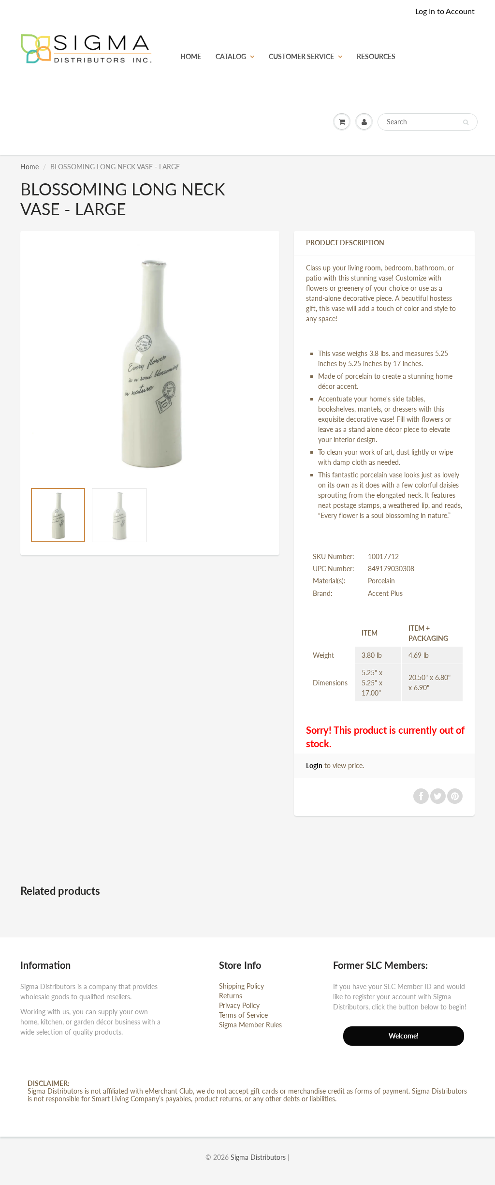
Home (29, 167)
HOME (190, 56)
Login (314, 765)
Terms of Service (243, 1015)
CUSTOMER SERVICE (301, 56)
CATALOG (231, 56)
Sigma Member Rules (250, 1025)
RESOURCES (376, 56)
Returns (230, 996)
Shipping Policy (241, 986)
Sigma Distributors (258, 1157)
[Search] (466, 122)
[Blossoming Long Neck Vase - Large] (150, 361)
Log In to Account (445, 10)
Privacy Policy (239, 1005)
